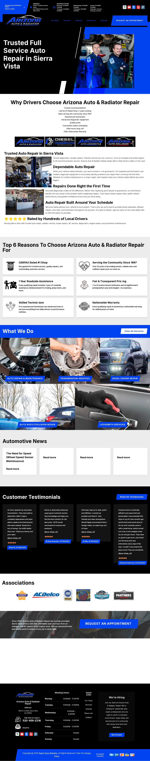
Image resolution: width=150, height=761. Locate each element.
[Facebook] (134, 7)
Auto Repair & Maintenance (25, 378)
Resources (91, 20)
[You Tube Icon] (129, 7)
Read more (12, 468)
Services (67, 20)
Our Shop (55, 20)
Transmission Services (75, 378)
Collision (104, 20)
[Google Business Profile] (125, 7)
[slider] (12, 543)
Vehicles (78, 20)
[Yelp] (138, 7)
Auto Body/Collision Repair (37, 424)
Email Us (26, 728)
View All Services (134, 331)
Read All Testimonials (132, 497)
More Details (117, 735)
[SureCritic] (143, 7)
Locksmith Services (112, 424)
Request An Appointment (129, 20)
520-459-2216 (32, 720)
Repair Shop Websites (48, 753)
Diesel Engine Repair (125, 378)
